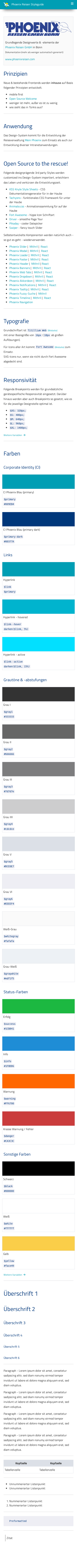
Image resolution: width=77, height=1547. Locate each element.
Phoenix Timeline (19, 298)
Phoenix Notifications (22, 285)
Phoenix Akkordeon (21, 281)
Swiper (13, 228)
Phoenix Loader (18, 255)
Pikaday (14, 223)
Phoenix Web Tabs (20, 272)
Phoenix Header (18, 263)
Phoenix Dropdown (20, 276)
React (44, 246)
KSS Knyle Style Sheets (23, 189)
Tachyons (15, 198)
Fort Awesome (18, 215)
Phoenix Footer (18, 259)
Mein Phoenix (33, 140)
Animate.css (16, 206)
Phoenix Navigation (21, 302)
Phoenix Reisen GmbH (18, 47)
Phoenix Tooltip (18, 289)
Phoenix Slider (18, 246)
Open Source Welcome (23, 98)
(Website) (52, 330)
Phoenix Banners (19, 268)
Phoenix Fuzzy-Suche (22, 293)
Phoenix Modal (18, 251)
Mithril (34, 246)
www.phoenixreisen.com (20, 59)
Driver (13, 219)
